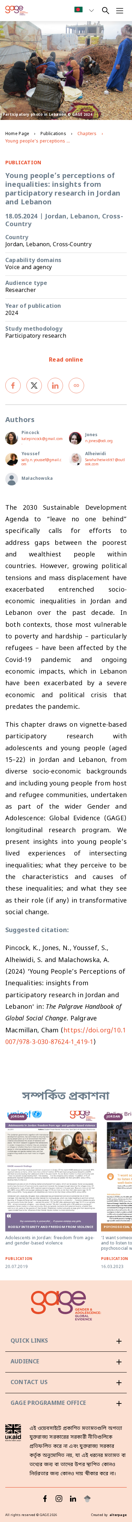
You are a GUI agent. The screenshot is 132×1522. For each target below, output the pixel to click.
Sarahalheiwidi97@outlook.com (105, 462)
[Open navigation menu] (120, 11)
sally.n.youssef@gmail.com (41, 462)
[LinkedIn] (73, 1499)
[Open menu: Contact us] (66, 1383)
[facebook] (13, 385)
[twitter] (34, 385)
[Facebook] (45, 1499)
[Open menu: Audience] (66, 1362)
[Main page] (16, 10)
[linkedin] (55, 385)
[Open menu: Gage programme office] (66, 1403)
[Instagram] (59, 1499)
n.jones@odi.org (99, 441)
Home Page (17, 134)
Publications (53, 134)
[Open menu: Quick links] (66, 1341)
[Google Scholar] (87, 1499)
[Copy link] (76, 385)
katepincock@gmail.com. (42, 441)
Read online (66, 360)
